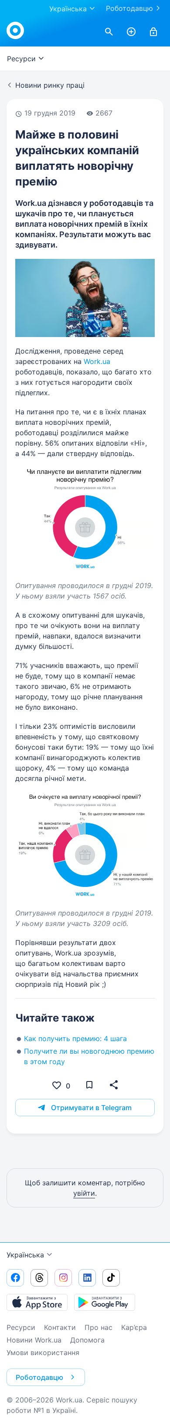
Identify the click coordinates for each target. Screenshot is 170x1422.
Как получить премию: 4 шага (75, 1038)
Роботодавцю (129, 8)
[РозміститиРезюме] (131, 32)
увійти (84, 1193)
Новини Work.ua (34, 1340)
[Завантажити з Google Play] (104, 1302)
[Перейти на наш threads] (39, 1277)
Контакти (60, 1327)
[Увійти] (153, 32)
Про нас (98, 1327)
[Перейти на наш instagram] (63, 1277)
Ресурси (21, 1327)
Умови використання (43, 1352)
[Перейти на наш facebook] (15, 1277)
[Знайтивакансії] (109, 32)
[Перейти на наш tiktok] (111, 1277)
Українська (25, 1254)
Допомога (87, 1340)
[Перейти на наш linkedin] (87, 1277)
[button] (114, 1085)
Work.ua (97, 361)
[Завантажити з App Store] (37, 1302)
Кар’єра (134, 1327)
